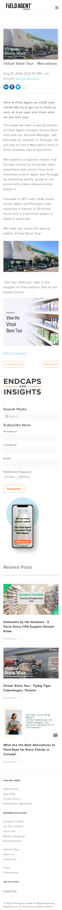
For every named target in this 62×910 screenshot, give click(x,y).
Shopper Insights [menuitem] (13, 821)
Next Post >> (51, 364)
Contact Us (10, 891)
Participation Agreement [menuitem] (17, 803)
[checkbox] (31, 476)
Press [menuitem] (6, 867)
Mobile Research (28, 78)
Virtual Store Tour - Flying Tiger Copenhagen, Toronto (27, 688)
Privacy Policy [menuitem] (11, 799)
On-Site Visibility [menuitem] (13, 826)
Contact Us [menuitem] (10, 859)
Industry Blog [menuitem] (11, 849)
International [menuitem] (10, 872)
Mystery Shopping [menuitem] (14, 836)
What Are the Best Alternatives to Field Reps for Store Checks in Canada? (29, 749)
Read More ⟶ (12, 638)
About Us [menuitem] (8, 854)
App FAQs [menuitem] (9, 794)
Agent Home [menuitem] (10, 789)
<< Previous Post (13, 364)
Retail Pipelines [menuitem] (12, 841)
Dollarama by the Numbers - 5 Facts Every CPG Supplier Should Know (28, 626)
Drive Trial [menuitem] (9, 831)
